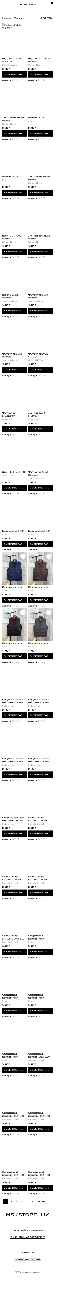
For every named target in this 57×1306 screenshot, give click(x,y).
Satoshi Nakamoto (10, 301)
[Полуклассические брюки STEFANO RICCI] (14, 680)
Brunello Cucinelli (36, 824)
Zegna (31, 121)
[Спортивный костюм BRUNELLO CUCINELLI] (40, 1035)
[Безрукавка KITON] (14, 512)
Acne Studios (34, 419)
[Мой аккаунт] (45, 4)
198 (38, 1201)
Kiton (4, 535)
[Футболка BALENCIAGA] (14, 394)
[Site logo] (27, 4)
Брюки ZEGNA (36, 117)
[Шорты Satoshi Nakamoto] (14, 276)
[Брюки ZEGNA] (40, 98)
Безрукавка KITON (13, 531)
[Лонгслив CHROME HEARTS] (14, 98)
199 (43, 1201)
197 (33, 1201)
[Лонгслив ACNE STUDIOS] (40, 394)
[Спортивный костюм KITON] (40, 917)
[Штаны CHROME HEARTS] (14, 217)
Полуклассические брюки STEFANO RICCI (13, 702)
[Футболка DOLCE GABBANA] (14, 39)
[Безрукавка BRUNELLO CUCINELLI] (40, 799)
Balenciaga (7, 419)
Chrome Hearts (35, 65)
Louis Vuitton (8, 475)
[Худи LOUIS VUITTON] (14, 453)
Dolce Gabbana (9, 65)
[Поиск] (8, 4)
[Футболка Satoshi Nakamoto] (40, 276)
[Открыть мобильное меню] (3, 4)
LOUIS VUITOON (36, 360)
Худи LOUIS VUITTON (13, 472)
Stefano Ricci (8, 706)
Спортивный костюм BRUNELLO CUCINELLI (39, 1057)
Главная (6, 18)
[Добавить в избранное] (22, 27)
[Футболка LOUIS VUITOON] (40, 335)
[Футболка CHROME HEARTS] (40, 39)
